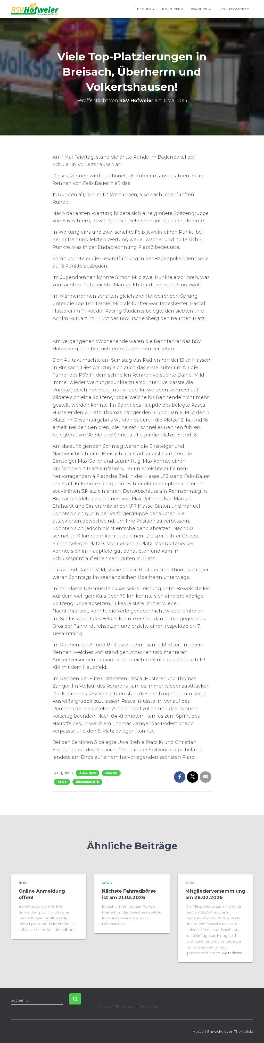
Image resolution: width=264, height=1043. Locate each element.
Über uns (143, 9)
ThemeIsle (243, 1031)
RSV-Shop (199, 9)
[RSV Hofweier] (34, 9)
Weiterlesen (232, 952)
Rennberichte (87, 781)
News (61, 781)
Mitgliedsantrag (234, 9)
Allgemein (87, 773)
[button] (153, 9)
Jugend (111, 773)
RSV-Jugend (172, 9)
